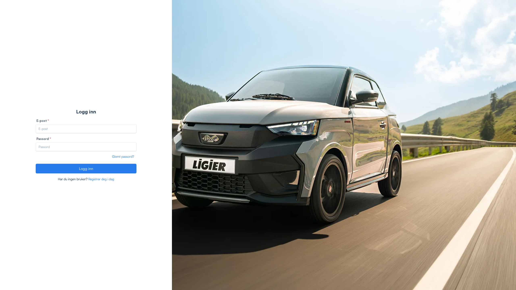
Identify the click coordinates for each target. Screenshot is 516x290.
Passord (42, 139)
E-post (41, 121)
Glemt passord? (123, 156)
